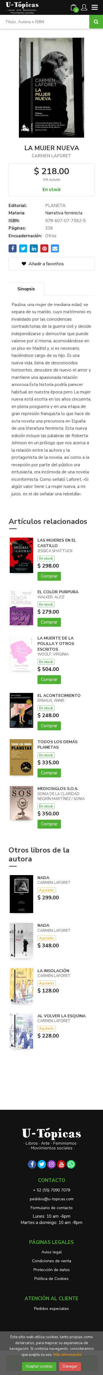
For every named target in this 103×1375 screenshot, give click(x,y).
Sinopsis (26, 289)
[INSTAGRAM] (51, 1164)
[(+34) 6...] (71, 1164)
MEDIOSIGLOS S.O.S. (57, 788)
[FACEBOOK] (32, 1164)
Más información (68, 1354)
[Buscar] (96, 22)
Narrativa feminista (63, 213)
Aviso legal (51, 1252)
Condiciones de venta (51, 1261)
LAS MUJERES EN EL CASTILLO (56, 543)
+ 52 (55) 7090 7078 (51, 1190)
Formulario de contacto (52, 1208)
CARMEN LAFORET (51, 156)
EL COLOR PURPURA (57, 592)
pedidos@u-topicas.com (52, 1199)
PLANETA (55, 205)
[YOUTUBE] (61, 1164)
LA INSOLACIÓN (53, 971)
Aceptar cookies (39, 1366)
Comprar (49, 576)
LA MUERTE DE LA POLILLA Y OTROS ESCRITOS (55, 644)
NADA (43, 878)
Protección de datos (51, 1270)
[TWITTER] (41, 1164)
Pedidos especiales (51, 1308)
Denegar (70, 1366)
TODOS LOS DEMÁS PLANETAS (57, 744)
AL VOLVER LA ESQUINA (61, 1016)
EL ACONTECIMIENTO (59, 695)
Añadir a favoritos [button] (45, 264)
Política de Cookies (51, 1278)
